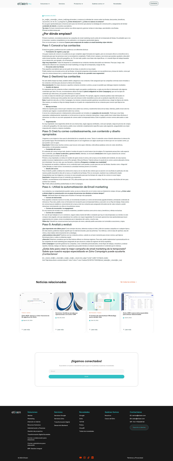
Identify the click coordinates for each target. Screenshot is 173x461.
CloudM (82, 428)
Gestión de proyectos (35, 431)
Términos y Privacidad (135, 458)
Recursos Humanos (34, 425)
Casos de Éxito (110, 418)
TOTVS (81, 422)
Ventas (30, 415)
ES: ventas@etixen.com (138, 415)
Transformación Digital (62, 422)
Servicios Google (60, 415)
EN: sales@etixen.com (137, 418)
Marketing (31, 418)
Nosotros (108, 415)
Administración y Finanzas (36, 428)
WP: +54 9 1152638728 (137, 422)
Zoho (81, 418)
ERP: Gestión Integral (35, 448)
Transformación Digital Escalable (39, 434)
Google (81, 415)
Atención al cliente (34, 422)
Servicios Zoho (59, 418)
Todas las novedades (86, 431)
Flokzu (81, 425)
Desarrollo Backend (61, 425)
